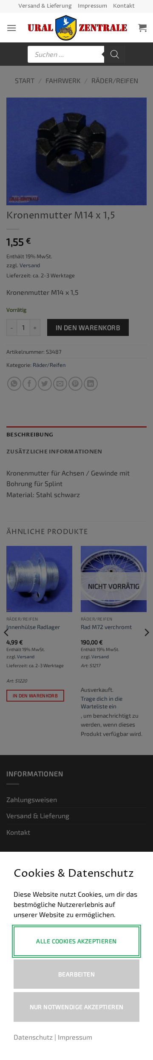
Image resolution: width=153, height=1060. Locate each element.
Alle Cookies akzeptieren (76, 941)
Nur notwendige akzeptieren (77, 1006)
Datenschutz (33, 1037)
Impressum (92, 6)
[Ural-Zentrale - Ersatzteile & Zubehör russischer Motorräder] (77, 28)
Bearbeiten (76, 974)
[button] (11, 27)
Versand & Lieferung (45, 6)
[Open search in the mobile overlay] (76, 54)
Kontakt (124, 6)
